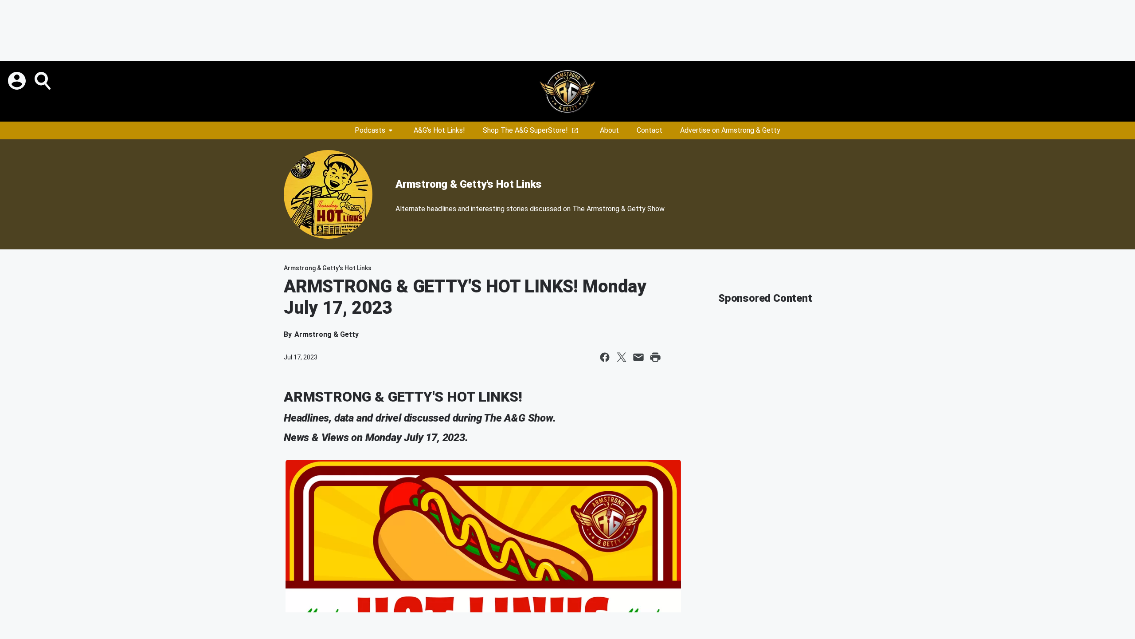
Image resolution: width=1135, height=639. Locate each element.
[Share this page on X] (621, 357)
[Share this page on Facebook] (605, 357)
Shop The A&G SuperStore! (525, 130)
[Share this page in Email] (638, 357)
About (609, 130)
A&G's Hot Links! (439, 130)
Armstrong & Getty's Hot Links (468, 184)
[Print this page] (655, 357)
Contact (649, 130)
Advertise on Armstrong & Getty (730, 130)
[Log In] (17, 81)
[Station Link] (567, 91)
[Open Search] (43, 81)
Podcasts (370, 130)
